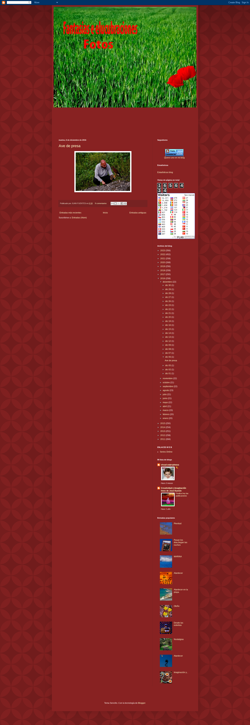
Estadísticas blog (165, 172)
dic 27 (168, 297)
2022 (163, 254)
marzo (166, 410)
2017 (163, 274)
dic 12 (168, 341)
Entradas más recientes (70, 213)
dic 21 (168, 313)
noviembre (168, 378)
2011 (163, 439)
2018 (163, 270)
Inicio (105, 213)
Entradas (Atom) (79, 217)
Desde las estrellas (178, 624)
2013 (163, 431)
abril (165, 406)
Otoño (176, 606)
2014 (163, 427)
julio (165, 394)
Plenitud (177, 523)
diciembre (167, 282)
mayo (165, 402)
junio (165, 398)
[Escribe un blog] (115, 203)
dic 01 (168, 373)
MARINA (178, 556)
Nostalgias (179, 639)
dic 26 (168, 301)
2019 (163, 266)
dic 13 (168, 337)
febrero (166, 414)
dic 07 (168, 353)
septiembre (168, 386)
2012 (163, 435)
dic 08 (168, 349)
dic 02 (168, 369)
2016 (163, 278)
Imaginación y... (181, 672)
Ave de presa (69, 146)
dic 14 (168, 333)
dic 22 (168, 309)
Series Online (166, 452)
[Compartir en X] (118, 203)
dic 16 (168, 325)
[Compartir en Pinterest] (125, 203)
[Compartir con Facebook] (122, 203)
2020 (163, 262)
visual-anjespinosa (170, 465)
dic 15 (168, 329)
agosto (166, 390)
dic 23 (168, 305)
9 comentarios (101, 203)
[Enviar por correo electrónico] (112, 203)
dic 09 (168, 345)
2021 (163, 258)
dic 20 (168, 317)
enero (166, 418)
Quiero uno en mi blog (174, 158)
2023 (163, 250)
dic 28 (168, 293)
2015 (163, 423)
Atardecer (178, 573)
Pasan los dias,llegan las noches (180, 542)
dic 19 (168, 321)
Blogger (141, 703)
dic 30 (168, 285)
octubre (166, 382)
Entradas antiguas (137, 213)
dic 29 (168, 289)
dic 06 (168, 357)
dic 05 (168, 365)
